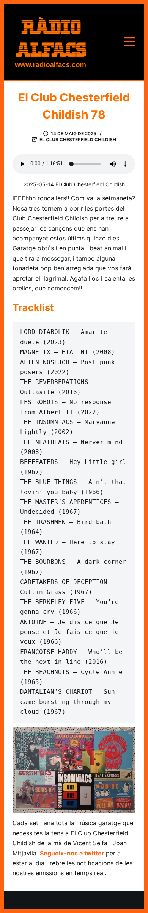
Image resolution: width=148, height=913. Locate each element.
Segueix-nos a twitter (72, 853)
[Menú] (129, 41)
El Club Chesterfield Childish (77, 139)
